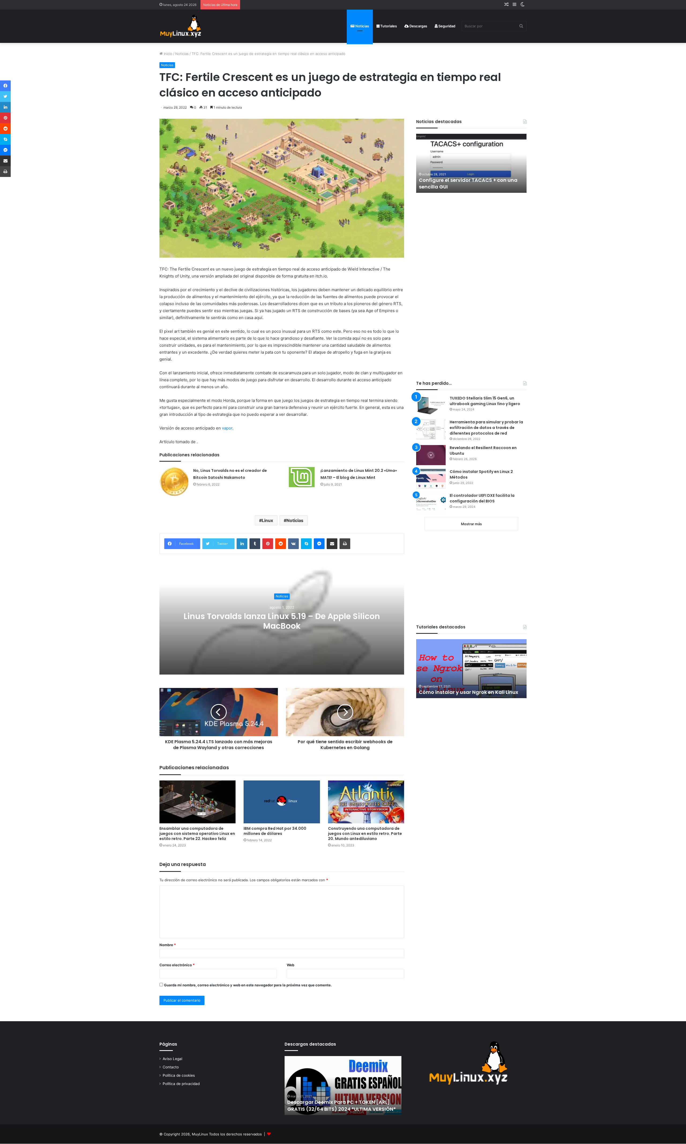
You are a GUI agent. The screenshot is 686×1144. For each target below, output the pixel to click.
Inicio (167, 53)
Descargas (418, 26)
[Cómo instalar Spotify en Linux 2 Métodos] (431, 479)
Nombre (167, 945)
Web (290, 965)
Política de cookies (179, 1075)
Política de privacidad (181, 1084)
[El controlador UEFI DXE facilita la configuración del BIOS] (431, 503)
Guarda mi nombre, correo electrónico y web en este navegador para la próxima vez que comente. (248, 985)
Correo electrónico (177, 965)
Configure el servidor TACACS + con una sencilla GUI (468, 183)
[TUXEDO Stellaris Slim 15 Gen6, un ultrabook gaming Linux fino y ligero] (431, 405)
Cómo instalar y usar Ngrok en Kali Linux (468, 692)
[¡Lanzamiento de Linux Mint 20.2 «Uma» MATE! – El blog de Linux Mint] (301, 477)
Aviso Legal (172, 1059)
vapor (227, 428)
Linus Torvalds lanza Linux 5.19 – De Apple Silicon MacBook (282, 621)
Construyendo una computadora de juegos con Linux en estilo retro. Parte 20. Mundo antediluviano (365, 833)
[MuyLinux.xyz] (180, 26)
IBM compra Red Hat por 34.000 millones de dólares (275, 831)
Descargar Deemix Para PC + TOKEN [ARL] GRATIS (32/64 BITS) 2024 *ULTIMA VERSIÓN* (341, 1105)
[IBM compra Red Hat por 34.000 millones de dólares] (282, 801)
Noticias (362, 26)
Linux (267, 520)
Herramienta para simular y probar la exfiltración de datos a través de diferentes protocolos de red (486, 427)
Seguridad (446, 26)
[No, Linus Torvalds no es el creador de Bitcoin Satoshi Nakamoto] (174, 482)
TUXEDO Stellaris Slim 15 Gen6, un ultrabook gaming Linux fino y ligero (485, 400)
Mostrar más (471, 524)
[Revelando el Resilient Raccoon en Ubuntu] (431, 455)
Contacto (171, 1067)
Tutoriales (388, 26)
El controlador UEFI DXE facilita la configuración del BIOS (482, 498)
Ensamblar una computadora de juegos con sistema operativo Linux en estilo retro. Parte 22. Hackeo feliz (197, 833)
